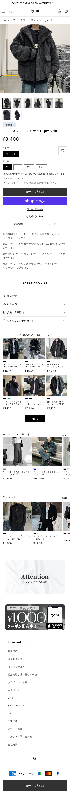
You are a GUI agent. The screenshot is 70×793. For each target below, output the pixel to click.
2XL (41, 167)
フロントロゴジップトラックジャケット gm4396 (34, 402)
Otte (10, 697)
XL (29, 167)
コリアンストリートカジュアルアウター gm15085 (12, 402)
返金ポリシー (15, 690)
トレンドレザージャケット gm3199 (34, 365)
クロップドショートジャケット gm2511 (46, 537)
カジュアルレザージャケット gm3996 (56, 402)
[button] (4, 11)
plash (11, 713)
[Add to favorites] (62, 150)
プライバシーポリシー (20, 682)
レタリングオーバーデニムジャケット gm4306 (56, 365)
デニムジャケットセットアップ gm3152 (46, 473)
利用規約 (13, 651)
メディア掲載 (15, 728)
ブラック (11, 154)
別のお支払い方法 (35, 209)
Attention (17, 174)
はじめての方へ (35, 216)
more (35, 418)
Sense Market (16, 705)
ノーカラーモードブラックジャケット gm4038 (16, 537)
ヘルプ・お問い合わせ (20, 736)
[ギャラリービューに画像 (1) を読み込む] (17, 103)
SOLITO (12, 721)
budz (9, 124)
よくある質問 (15, 658)
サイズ (52, 224)
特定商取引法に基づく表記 (22, 674)
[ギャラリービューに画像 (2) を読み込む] (6, 103)
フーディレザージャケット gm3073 (12, 365)
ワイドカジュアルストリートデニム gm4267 (16, 473)
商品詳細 (19, 224)
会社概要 (13, 744)
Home (6, 20)
